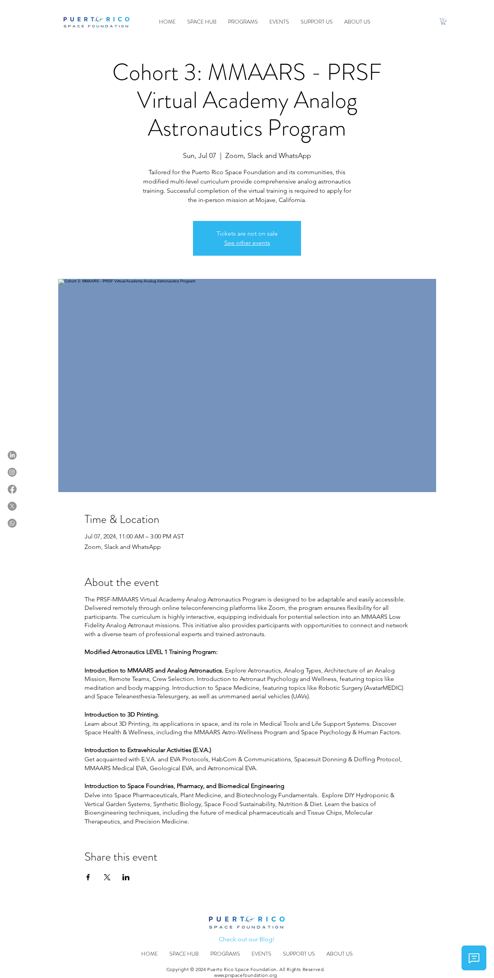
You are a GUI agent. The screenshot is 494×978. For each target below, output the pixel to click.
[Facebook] (12, 489)
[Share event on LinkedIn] (126, 877)
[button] (443, 21)
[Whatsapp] (12, 523)
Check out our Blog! (247, 939)
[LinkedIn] (12, 455)
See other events (247, 242)
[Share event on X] (107, 877)
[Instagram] (12, 472)
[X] (12, 506)
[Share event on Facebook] (88, 877)
